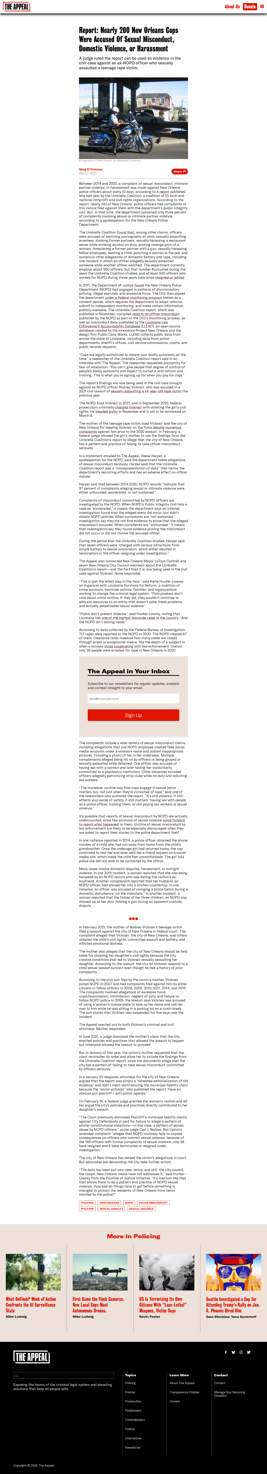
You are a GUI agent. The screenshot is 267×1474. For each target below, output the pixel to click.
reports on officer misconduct (156, 314)
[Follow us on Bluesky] (235, 1352)
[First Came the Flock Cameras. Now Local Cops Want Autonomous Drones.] (100, 1272)
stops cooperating (118, 646)
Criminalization (135, 1420)
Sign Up (133, 715)
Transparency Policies (184, 1392)
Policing (87, 1202)
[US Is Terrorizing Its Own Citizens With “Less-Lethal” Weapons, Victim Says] (166, 1272)
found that (125, 232)
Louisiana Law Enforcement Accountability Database (123, 324)
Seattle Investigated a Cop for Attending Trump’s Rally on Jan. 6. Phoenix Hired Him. (233, 1305)
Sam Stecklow (218, 1317)
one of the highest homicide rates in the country (140, 617)
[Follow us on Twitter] (250, 1352)
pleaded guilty (106, 411)
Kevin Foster (149, 1316)
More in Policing (133, 1236)
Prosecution (133, 1401)
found (139, 285)
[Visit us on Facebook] (228, 1352)
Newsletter (132, 1447)
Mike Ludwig (16, 1316)
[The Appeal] (16, 6)
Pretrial (130, 1392)
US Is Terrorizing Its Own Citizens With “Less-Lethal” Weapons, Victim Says (163, 1305)
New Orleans (109, 1202)
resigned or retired (169, 277)
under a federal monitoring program (133, 297)
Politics (130, 1429)
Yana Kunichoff (243, 1317)
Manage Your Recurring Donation (229, 1393)
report (164, 191)
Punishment (133, 1410)
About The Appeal (182, 1383)
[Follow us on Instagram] (243, 1352)
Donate (250, 7)
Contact (219, 1383)
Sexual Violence (141, 1208)
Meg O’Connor (91, 169)
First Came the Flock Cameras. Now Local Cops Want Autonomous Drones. (98, 1305)
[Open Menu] (262, 6)
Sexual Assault (111, 1208)
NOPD (129, 1202)
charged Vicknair (128, 407)
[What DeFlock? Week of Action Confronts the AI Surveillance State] (33, 1272)
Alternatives (133, 1438)
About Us (232, 7)
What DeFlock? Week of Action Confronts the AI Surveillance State (31, 1305)
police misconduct (153, 1202)
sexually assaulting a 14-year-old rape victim (146, 391)
